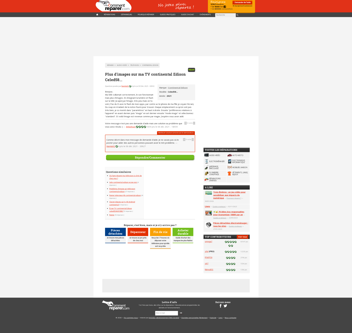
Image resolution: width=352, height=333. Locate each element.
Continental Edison (178, 87)
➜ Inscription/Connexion (242, 6)
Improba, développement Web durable (164, 317)
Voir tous (242, 236)
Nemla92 (125, 86)
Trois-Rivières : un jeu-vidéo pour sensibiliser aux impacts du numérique (229, 195)
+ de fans (217, 6)
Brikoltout (131, 126)
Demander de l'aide (242, 2)
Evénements (205, 14)
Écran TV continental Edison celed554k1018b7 (120, 210)
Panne (111, 215)
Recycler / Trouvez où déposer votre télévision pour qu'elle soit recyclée (160, 242)
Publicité (213, 317)
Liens (207, 206)
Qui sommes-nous (131, 317)
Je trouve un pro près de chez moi (137, 239)
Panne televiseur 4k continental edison (125, 195)
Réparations (109, 14)
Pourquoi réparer (146, 14)
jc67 (206, 263)
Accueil (115, 5)
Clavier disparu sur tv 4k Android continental (122, 203)
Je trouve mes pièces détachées (115, 239)
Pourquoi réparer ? (234, 198)
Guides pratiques (167, 14)
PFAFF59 (208, 257)
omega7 (208, 241)
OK (181, 313)
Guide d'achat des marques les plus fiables (183, 239)
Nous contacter (230, 317)
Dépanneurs (126, 14)
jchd (206, 251)
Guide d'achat (187, 14)
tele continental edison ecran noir (123, 182)
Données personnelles (190, 317)
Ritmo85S (209, 269)
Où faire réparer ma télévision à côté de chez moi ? (125, 177)
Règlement (203, 317)
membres (217, 4)
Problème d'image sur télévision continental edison (122, 190)
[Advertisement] (176, 36)
